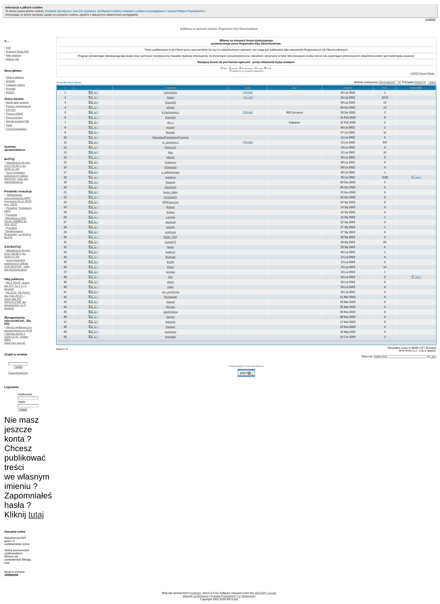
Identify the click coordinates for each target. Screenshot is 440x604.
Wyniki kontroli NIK (17, 121)
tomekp (170, 272)
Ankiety (10, 81)
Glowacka (170, 167)
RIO (8, 47)
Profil (269, 68)
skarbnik (170, 222)
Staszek (170, 182)
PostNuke (195, 593)
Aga (170, 152)
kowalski (170, 336)
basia (170, 247)
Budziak (170, 257)
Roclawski (170, 297)
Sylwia (170, 212)
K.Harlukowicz (170, 112)
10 (422, 351)
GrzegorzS (170, 197)
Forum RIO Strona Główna (69, 82)
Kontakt (10, 88)
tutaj (36, 514)
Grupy (260, 68)
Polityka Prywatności (223, 596)
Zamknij (430, 19)
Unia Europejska (16, 129)
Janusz (170, 316)
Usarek (170, 227)
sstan (170, 287)
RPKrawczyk (170, 202)
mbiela (170, 157)
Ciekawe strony (15, 85)
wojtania (170, 177)
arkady (170, 107)
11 (425, 351)
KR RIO (10, 110)
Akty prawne (13, 55)
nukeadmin (170, 92)
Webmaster (248, 596)
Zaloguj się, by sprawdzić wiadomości (247, 71)
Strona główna (15, 77)
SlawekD (170, 102)
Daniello (170, 117)
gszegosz (170, 331)
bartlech (170, 252)
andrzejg (170, 232)
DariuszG (170, 147)
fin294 (170, 262)
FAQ (225, 68)
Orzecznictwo (14, 117)
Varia (9, 125)
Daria (170, 267)
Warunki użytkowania (196, 596)
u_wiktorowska (170, 172)
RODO (10, 92)
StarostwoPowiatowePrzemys (170, 137)
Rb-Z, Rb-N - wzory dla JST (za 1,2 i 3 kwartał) (17, 286)
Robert (170, 207)
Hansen (170, 326)
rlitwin (170, 282)
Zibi (170, 277)
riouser (170, 127)
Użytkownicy (247, 68)
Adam (170, 97)
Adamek (170, 321)
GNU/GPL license (265, 593)
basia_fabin (170, 192)
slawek (170, 302)
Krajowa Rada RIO (17, 51)
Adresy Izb (12, 59)
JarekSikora (170, 312)
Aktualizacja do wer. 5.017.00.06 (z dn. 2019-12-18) (17, 166)
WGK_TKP (170, 237)
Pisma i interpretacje (18, 106)
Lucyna (170, 217)
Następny (431, 351)
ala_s (170, 122)
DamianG (170, 187)
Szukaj (234, 68)
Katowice (170, 162)
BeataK (170, 132)
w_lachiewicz (170, 142)
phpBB (239, 366)
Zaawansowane (18, 373)
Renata (170, 307)
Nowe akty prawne (17, 102)
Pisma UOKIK (14, 113)
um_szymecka (170, 292)
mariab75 (170, 242)
